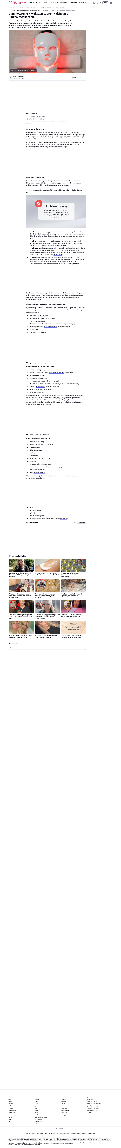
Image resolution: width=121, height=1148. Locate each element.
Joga (36, 1108)
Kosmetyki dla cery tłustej (92, 1106)
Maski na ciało (11, 1112)
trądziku (76, 264)
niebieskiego (30, 137)
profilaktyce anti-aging (33, 299)
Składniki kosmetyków (92, 1110)
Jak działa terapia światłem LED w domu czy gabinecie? (47, 121)
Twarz (30, 2)
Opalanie (10, 1117)
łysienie (42, 470)
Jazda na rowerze (39, 1105)
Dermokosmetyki (90, 1099)
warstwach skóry (31, 139)
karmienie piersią (35, 510)
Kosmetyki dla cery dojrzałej (93, 1108)
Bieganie (36, 1103)
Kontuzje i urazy (38, 1119)
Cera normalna (64, 1112)
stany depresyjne (39, 472)
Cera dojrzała (64, 1108)
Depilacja (10, 1103)
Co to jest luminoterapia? (37, 116)
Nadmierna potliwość (13, 1115)
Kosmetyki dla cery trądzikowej (94, 1103)
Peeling (10, 1119)
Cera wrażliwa (64, 1103)
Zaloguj (105, 2)
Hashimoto (63, 518)
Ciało (38, 2)
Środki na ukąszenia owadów (93, 1114)
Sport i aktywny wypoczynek (41, 1117)
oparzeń (40, 384)
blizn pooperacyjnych (45, 389)
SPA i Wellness (11, 1114)
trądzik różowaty (35, 447)
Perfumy (89, 1112)
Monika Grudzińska (18, 77)
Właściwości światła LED (37, 119)
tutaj (39, 1144)
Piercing (10, 1121)
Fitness (36, 1101)
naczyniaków (40, 386)
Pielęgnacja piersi (12, 1105)
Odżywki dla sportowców (40, 1123)
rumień (32, 453)
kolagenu (65, 234)
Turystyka (37, 1114)
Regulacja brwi (64, 1115)
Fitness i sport (38, 1097)
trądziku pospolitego (50, 326)
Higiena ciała (11, 1108)
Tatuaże (10, 1123)
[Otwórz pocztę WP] (94, 2)
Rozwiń (28, 124)
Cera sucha (63, 1099)
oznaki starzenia (42, 315)
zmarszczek (40, 375)
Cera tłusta (63, 1101)
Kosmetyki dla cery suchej (93, 1101)
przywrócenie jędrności (56, 372)
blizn (64, 245)
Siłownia (36, 1115)
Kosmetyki (63, 2)
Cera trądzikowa (64, 1105)
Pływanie (37, 1106)
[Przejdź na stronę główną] (10, 4)
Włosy (45, 2)
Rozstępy (10, 1101)
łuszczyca (33, 461)
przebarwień (58, 254)
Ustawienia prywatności (88, 1133)
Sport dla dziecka (38, 1121)
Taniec (36, 1112)
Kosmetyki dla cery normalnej (93, 1105)
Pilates (36, 1110)
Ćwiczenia (37, 1099)
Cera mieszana (64, 1106)
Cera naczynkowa (65, 1110)
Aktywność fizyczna (60, 7)
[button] (99, 3)
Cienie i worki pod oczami (66, 1114)
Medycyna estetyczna (77, 2)
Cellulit (10, 1099)
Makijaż (53, 2)
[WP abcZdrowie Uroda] (20, 2)
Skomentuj (74, 77)
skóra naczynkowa (36, 450)
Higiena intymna (12, 1110)
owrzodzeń (55, 381)
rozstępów (40, 392)
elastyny (71, 234)
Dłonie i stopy (11, 1106)
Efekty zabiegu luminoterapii (38, 124)
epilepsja (33, 513)
